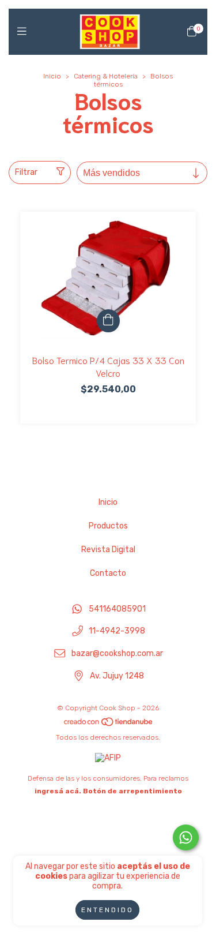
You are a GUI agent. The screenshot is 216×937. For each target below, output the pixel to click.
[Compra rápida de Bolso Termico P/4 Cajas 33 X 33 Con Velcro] (108, 320)
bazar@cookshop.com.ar (117, 654)
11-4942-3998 (117, 631)
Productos (108, 526)
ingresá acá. (58, 791)
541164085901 (117, 609)
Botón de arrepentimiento (132, 791)
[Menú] (24, 32)
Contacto (108, 573)
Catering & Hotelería (106, 76)
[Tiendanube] (109, 725)
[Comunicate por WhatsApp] (186, 837)
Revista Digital (108, 549)
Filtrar (26, 172)
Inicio (52, 76)
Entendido (107, 910)
